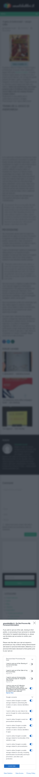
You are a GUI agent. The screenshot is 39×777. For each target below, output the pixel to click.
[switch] (31, 664)
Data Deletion (8, 773)
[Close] (35, 623)
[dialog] (19, 698)
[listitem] (19, 659)
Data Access (19, 773)
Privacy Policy (30, 773)
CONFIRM (12, 766)
